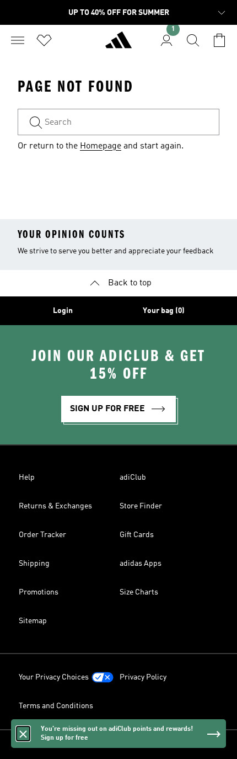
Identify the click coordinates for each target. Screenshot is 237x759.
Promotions (38, 592)
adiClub (133, 477)
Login (63, 311)
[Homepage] (118, 44)
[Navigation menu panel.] (17, 40)
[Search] (193, 40)
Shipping (34, 563)
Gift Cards (137, 535)
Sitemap (33, 621)
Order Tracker (42, 535)
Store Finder (141, 506)
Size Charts (139, 592)
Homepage (100, 146)
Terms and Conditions (56, 706)
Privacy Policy (143, 677)
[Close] (23, 733)
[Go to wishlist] (44, 40)
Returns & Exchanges (55, 506)
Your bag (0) (164, 311)
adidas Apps (140, 563)
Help (27, 477)
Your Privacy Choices (54, 677)
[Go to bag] (219, 40)
